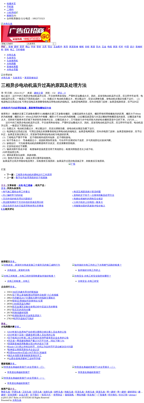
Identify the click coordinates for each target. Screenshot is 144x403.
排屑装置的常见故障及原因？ (27, 315)
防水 (98, 46)
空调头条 (16, 392)
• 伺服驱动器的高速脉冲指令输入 (88, 206)
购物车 (10, 15)
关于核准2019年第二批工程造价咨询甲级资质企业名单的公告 (38, 338)
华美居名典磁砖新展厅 (18, 372)
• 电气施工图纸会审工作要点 (16, 191)
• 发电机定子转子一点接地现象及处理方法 (93, 195)
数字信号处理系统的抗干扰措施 (31, 177)
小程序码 (11, 12)
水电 (20, 185)
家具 (66, 46)
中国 (126, 46)
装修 (10, 46)
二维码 (10, 9)
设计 (132, 46)
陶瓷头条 (5, 392)
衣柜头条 (90, 392)
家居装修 (73, 46)
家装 (115, 46)
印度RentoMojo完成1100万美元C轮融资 (27, 352)
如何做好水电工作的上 (89, 270)
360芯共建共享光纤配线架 (25, 292)
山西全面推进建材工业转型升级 (24, 358)
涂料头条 (58, 392)
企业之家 (23, 395)
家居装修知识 (31, 78)
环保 (33, 46)
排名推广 (91, 395)
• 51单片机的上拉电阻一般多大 (87, 202)
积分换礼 (112, 395)
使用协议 (57, 395)
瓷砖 (39, 46)
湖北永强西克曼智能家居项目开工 (25, 355)
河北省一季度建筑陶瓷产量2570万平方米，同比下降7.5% (36, 341)
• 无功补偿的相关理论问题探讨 (17, 198)
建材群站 (132, 392)
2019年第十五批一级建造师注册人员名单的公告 (31, 335)
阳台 (50, 46)
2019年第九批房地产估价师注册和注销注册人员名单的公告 (37, 332)
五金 (104, 46)
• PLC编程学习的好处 (12, 195)
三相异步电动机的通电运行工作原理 (34, 174)
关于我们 (34, 395)
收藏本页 (11, 3)
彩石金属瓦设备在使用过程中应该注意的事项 (34, 307)
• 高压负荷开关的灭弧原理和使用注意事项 (22, 206)
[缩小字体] (5, 92)
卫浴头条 (26, 392)
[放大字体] (2, 92)
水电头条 (5, 78)
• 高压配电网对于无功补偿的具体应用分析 (22, 202)
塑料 (6, 49)
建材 (16, 46)
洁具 (44, 46)
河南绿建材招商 (20, 312)
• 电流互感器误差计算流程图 (86, 191)
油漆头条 (47, 392)
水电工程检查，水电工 (18, 281)
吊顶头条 (79, 392)
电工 (12, 49)
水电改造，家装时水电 (18, 270)
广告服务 (102, 395)
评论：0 (62, 93)
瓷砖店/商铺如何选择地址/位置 (27, 301)
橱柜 (81, 46)
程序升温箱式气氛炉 (24, 318)
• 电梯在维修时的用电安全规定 (87, 198)
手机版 (10, 6)
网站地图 (81, 395)
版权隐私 (69, 395)
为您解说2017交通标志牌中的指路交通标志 (33, 298)
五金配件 (57, 46)
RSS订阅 (123, 395)
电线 (109, 46)
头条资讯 (17, 78)
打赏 (3, 169)
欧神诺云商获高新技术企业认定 (23, 349)
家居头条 (100, 392)
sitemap (132, 395)
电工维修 (27, 185)
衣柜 (87, 46)
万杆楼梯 (20, 49)
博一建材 (111, 392)
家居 (93, 46)
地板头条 (68, 392)
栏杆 (121, 46)
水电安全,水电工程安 (88, 281)
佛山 (27, 46)
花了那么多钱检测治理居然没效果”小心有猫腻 (35, 295)
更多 (4, 185)
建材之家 (38, 93)
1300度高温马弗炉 (21, 304)
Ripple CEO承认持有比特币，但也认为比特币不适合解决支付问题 (40, 346)
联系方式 (46, 395)
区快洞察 (12, 395)
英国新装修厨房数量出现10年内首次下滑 (28, 344)
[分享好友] (6, 74)
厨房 (22, 46)
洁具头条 (37, 392)
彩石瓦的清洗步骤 (21, 309)
